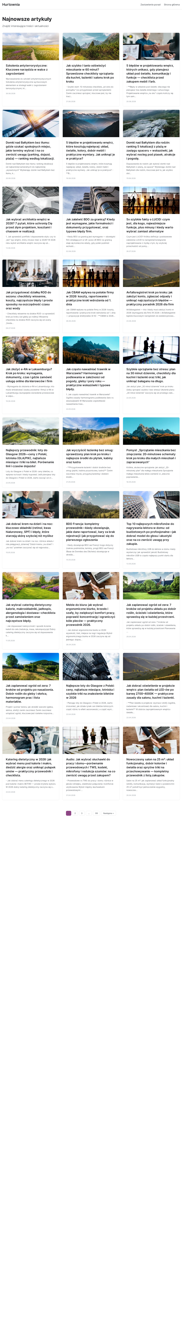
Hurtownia (11, 4)
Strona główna (172, 4)
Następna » (108, 813)
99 (96, 813)
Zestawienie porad (150, 4)
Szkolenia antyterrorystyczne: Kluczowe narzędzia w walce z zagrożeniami (27, 69)
